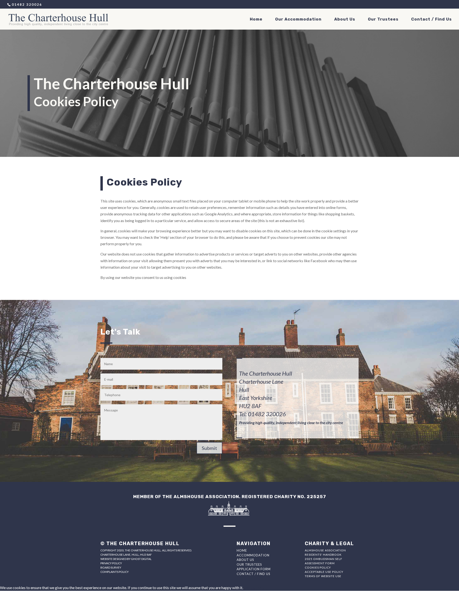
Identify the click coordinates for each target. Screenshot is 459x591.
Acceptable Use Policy (324, 572)
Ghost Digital (141, 559)
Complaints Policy (114, 572)
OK (246, 587)
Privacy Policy (111, 563)
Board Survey (110, 567)
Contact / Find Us (431, 19)
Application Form (254, 569)
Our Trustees (383, 19)
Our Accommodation (298, 19)
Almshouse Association (325, 550)
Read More (258, 587)
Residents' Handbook (323, 554)
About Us (344, 19)
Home (256, 19)
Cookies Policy (318, 567)
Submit (209, 448)
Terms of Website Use (323, 576)
